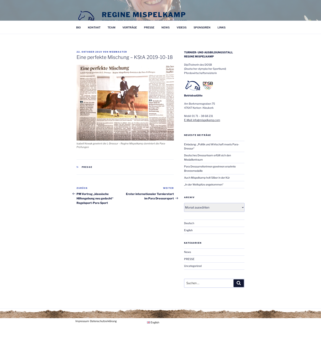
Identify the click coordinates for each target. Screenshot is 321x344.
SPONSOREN (202, 27)
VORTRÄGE (129, 27)
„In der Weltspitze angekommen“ (203, 184)
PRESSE (149, 27)
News (187, 251)
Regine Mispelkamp (144, 15)
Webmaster (118, 52)
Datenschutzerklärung (103, 321)
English (188, 230)
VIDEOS (182, 27)
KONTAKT (94, 27)
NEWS (165, 27)
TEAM (111, 27)
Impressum (82, 321)
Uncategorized (193, 265)
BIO (78, 27)
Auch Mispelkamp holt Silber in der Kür (207, 177)
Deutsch (189, 223)
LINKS (222, 27)
